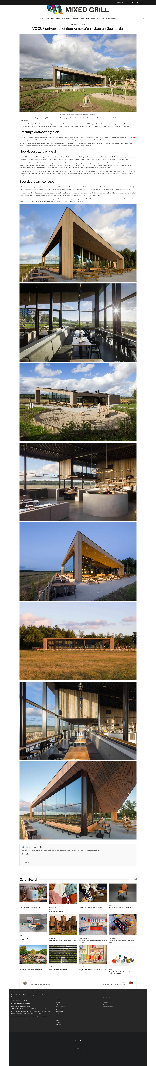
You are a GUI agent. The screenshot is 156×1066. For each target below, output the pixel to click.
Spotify (25, 1000)
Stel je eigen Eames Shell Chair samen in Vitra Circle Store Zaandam (121, 972)
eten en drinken (66, 18)
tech (103, 18)
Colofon (105, 1002)
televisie (58, 1024)
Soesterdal (83, 118)
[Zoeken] (142, 2)
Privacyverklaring (108, 1006)
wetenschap (59, 1027)
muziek (47, 18)
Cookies (105, 1004)
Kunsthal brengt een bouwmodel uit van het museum (31, 938)
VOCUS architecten (130, 137)
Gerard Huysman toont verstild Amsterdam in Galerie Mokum (26, 1013)
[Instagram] (127, 2)
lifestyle (51, 907)
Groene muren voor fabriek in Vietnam (59, 969)
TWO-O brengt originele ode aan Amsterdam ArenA (121, 908)
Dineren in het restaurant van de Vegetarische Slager (121, 941)
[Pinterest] (132, 2)
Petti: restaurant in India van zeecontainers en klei (62, 940)
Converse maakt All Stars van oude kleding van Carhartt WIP (91, 908)
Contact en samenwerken (110, 1000)
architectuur (75, 18)
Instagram (20, 1000)
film (87, 18)
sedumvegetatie (53, 199)
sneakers (81, 905)
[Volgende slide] (135, 879)
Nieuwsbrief (106, 1009)
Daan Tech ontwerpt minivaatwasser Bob (30, 907)
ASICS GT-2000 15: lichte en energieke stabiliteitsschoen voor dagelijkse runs (30, 1009)
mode (82, 18)
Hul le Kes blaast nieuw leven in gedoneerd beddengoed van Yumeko (60, 910)
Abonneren (26, 862)
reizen (58, 18)
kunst (41, 18)
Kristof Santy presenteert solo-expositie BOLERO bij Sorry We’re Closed (29, 1016)
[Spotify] (137, 2)
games (98, 18)
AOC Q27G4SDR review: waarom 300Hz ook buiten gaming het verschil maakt (31, 1011)
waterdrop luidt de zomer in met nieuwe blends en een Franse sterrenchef (92, 970)
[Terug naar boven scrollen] (78, 1050)
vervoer (113, 18)
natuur (58, 1022)
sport (108, 18)
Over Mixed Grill (107, 997)
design (52, 18)
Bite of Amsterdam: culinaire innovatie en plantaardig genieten (31, 970)
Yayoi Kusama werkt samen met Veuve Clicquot (112, 983)
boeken (93, 18)
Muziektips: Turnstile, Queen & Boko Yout (21, 1006)
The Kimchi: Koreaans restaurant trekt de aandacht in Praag (93, 941)
